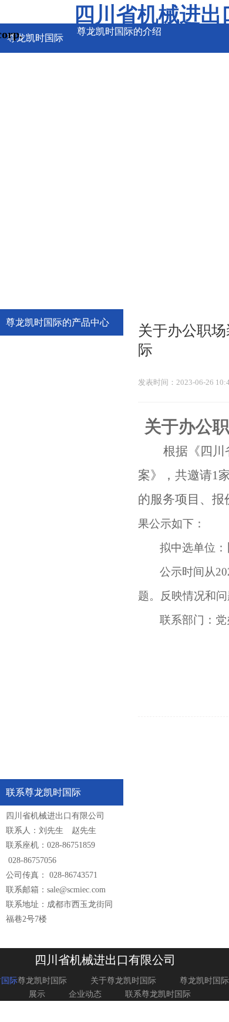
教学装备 (38, 519)
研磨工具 (38, 418)
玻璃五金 (38, 485)
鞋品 (30, 686)
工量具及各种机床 (55, 552)
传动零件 (38, 351)
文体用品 (38, 753)
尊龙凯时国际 (42, 980)
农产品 (34, 619)
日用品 (34, 719)
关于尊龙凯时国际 (123, 980)
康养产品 (38, 652)
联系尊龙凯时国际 (158, 994)
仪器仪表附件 (47, 585)
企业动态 (85, 994)
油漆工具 (38, 452)
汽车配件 (38, 385)
